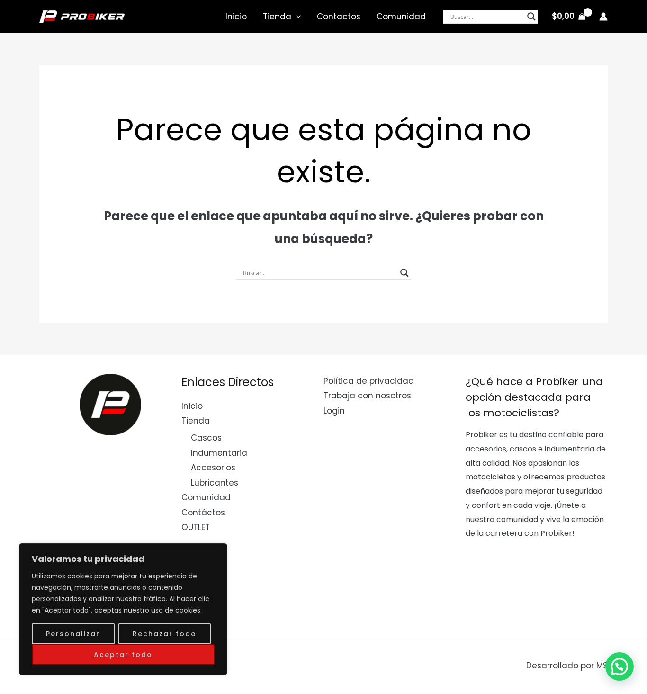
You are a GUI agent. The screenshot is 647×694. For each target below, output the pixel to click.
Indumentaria (219, 453)
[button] (619, 666)
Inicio (236, 16)
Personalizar (73, 634)
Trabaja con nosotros (367, 395)
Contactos (338, 16)
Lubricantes (214, 482)
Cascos (206, 437)
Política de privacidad (369, 381)
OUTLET (195, 527)
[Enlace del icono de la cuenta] (603, 16)
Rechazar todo (165, 634)
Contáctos (203, 512)
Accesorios (213, 467)
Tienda (277, 16)
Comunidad (401, 16)
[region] (123, 609)
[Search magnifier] (531, 16)
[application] (296, 16)
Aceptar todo (123, 654)
